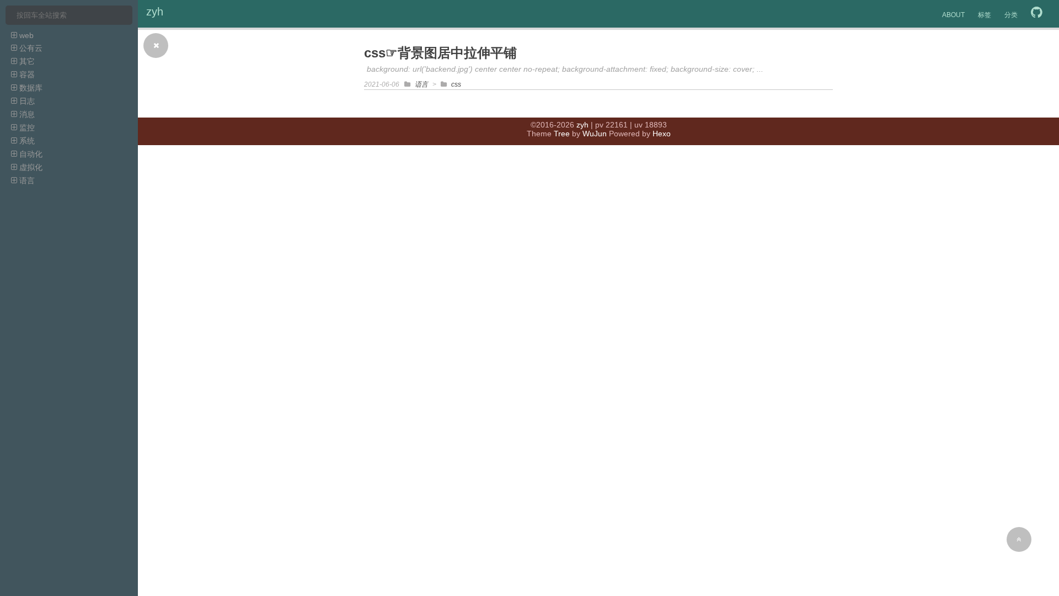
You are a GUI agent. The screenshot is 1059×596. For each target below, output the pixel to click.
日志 (26, 101)
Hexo (661, 133)
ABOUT (953, 15)
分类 (1011, 15)
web (25, 35)
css (456, 84)
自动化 (29, 154)
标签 (984, 15)
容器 (26, 74)
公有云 (29, 48)
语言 (26, 180)
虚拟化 (29, 167)
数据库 (29, 87)
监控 (26, 127)
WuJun (594, 133)
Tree (562, 133)
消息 (26, 114)
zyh (154, 12)
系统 (26, 140)
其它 (26, 61)
